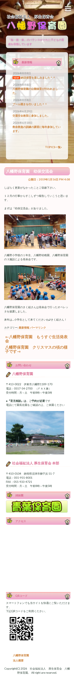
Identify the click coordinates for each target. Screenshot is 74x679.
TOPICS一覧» (53, 147)
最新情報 (24, 327)
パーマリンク (38, 327)
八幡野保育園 (21, 655)
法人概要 (18, 660)
